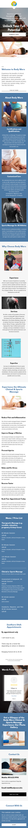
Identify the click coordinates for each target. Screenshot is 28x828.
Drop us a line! (14, 794)
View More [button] (14, 695)
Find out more (14, 90)
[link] (14, 4)
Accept (14, 824)
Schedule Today (14, 34)
